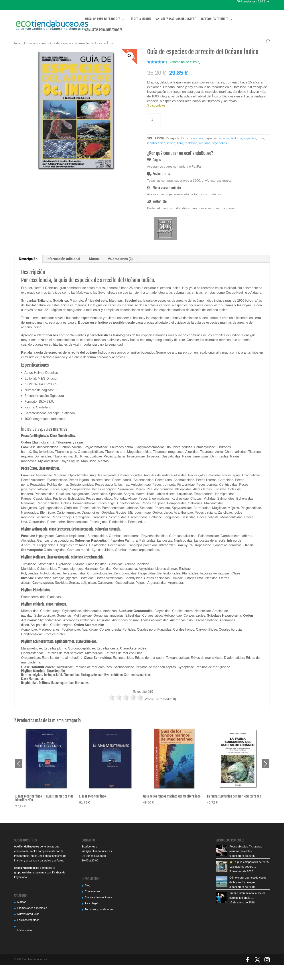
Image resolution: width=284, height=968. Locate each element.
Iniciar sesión (25, 930)
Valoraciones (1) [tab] (120, 259)
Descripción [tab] (28, 259)
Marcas (21, 902)
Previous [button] (18, 763)
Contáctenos (92, 891)
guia (261, 138)
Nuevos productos (28, 914)
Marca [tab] (94, 259)
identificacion (156, 143)
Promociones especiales (32, 908)
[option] (46, 768)
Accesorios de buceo (215, 19)
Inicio (18, 43)
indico (171, 143)
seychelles (219, 143)
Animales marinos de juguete (176, 19)
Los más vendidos (28, 920)
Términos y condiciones (99, 909)
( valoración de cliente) (183, 62)
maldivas (191, 143)
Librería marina (140, 19)
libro (180, 143)
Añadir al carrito (191, 118)
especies (250, 138)
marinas (204, 143)
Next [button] (265, 763)
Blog (87, 885)
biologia (236, 138)
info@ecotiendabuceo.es (97, 851)
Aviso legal (91, 903)
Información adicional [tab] (63, 259)
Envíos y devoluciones (98, 897)
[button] (130, 56)
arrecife (224, 138)
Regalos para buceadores (102, 19)
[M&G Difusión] (166, 229)
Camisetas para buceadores (103, 30)
